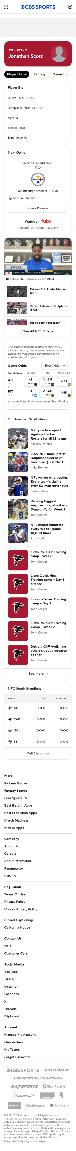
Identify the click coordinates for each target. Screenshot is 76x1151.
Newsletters (13, 1042)
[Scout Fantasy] (35, 1105)
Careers (10, 854)
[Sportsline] (54, 1086)
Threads (10, 1009)
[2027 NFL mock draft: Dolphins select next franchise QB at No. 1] (18, 462)
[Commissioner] (51, 1094)
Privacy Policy (14, 902)
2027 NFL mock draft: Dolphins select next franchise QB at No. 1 (48, 458)
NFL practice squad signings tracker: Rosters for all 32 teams (48, 434)
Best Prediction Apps (20, 813)
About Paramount (17, 861)
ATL (16, 708)
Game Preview (38, 208)
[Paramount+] (24, 1094)
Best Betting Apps (18, 805)
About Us (11, 846)
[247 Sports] (24, 1085)
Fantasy (39, 74)
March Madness (16, 820)
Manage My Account (20, 1035)
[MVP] (14, 1104)
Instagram (11, 986)
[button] (6, 7)
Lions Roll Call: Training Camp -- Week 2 (48, 625)
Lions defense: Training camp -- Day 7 (48, 601)
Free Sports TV (15, 798)
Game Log (60, 74)
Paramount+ (13, 869)
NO (16, 731)
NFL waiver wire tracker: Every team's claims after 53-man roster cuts (49, 481)
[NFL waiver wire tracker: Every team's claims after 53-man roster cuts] (18, 486)
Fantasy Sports (15, 791)
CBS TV (10, 876)
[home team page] (38, 179)
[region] (38, 256)
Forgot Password (17, 1057)
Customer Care (16, 953)
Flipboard (11, 1016)
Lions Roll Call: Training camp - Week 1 (48, 554)
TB (16, 742)
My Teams (12, 1050)
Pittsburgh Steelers (34, 191)
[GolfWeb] (59, 1105)
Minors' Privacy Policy (20, 909)
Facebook (11, 994)
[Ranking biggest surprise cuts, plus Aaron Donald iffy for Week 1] (18, 509)
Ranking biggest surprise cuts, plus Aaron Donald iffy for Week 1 (49, 505)
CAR (17, 719)
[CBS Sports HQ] (56, 1070)
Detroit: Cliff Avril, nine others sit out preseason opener (49, 651)
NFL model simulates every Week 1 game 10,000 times (47, 529)
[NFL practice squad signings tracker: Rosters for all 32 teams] (18, 438)
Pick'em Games (16, 783)
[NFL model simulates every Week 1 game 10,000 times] (18, 533)
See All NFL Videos (38, 331)
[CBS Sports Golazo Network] (38, 1078)
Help (8, 946)
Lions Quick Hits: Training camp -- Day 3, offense (48, 580)
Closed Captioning (18, 920)
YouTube (11, 972)
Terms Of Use (14, 894)
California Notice (17, 927)
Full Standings (38, 753)
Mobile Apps (14, 828)
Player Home (17, 74)
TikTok (9, 979)
